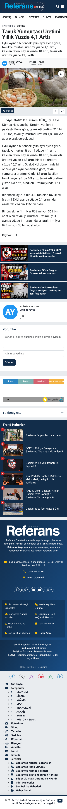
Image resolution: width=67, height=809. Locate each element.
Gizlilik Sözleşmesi (42, 644)
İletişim (15, 754)
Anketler (16, 747)
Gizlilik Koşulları (22, 644)
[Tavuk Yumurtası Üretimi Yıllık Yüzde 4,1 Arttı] (33, 87)
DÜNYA (47, 17)
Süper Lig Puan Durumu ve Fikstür (36, 778)
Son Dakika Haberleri (19, 633)
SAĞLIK (21, 699)
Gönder (9, 362)
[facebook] (12, 676)
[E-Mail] (22, 316)
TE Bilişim (41, 667)
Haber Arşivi (45, 633)
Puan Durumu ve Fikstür (15, 625)
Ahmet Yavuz (27, 309)
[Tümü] (62, 412)
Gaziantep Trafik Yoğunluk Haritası (45, 616)
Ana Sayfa (17, 684)
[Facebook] (16, 589)
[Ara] (57, 6)
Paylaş (9, 110)
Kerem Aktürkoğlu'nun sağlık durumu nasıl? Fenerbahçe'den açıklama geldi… (34, 801)
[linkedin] (60, 676)
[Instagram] (27, 589)
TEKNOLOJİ (23, 707)
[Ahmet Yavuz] (10, 311)
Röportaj (16, 739)
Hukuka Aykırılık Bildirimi (33, 648)
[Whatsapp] (45, 589)
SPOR (19, 703)
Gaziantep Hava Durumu (45, 606)
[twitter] (21, 676)
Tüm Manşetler (46, 623)
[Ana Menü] (62, 6)
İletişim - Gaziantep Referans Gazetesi (33, 651)
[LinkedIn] (33, 589)
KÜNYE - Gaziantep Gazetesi (22, 655)
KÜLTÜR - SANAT (26, 719)
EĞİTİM (21, 715)
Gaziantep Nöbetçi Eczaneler (16, 606)
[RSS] (50, 589)
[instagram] (31, 676)
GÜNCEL (20, 17)
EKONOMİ (61, 17)
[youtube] (41, 676)
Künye (14, 751)
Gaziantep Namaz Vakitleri (16, 616)
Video (14, 727)
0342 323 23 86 (35, 571)
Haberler (7, 26)
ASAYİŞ (6, 17)
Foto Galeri (17, 723)
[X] (22, 589)
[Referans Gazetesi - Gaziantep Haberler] (23, 7)
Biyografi (16, 743)
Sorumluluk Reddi (48, 655)
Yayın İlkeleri (33, 658)
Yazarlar (16, 731)
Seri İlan (16, 735)
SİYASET (34, 17)
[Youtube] (39, 589)
